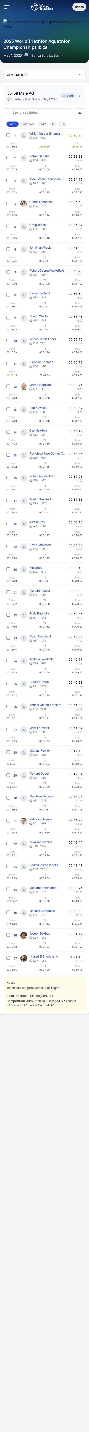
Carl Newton (38, 430)
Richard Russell (39, 590)
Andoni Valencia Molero (45, 705)
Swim (43, 124)
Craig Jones (37, 225)
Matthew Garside (41, 796)
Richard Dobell (39, 773)
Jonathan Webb (40, 247)
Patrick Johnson (40, 819)
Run (62, 124)
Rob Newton (37, 408)
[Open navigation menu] (7, 7)
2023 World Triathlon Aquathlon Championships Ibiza (37, 44)
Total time (28, 124)
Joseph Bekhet (39, 933)
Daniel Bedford (39, 293)
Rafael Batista (39, 156)
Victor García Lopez (42, 339)
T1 (53, 124)
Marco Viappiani (40, 385)
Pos (11, 124)
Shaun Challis (38, 316)
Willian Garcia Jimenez (44, 133)
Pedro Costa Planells (43, 865)
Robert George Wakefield (46, 270)
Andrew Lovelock (41, 659)
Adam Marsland (40, 636)
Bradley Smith (39, 682)
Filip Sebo (35, 568)
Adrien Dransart (40, 499)
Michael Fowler (39, 750)
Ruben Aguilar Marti (42, 476)
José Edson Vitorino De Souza (48, 179)
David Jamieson (40, 545)
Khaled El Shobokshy (43, 956)
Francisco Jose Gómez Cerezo (48, 453)
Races (79, 7)
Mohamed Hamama (42, 888)
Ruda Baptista (39, 613)
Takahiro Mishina (40, 842)
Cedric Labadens (40, 202)
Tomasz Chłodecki (42, 911)
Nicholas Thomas (41, 362)
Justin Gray (37, 522)
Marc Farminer (39, 728)
